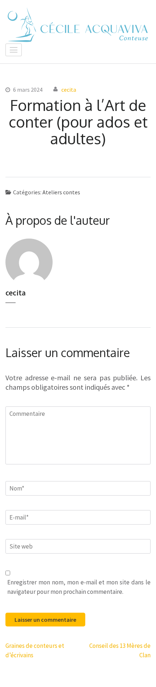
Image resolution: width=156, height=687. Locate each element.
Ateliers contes (61, 192)
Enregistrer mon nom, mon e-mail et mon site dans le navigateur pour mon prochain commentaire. (79, 587)
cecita (68, 89)
